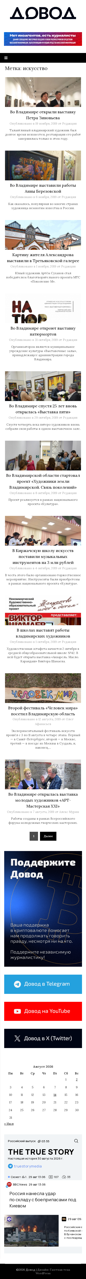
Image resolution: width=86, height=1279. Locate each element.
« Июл (9, 1124)
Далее (48, 836)
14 (55, 1095)
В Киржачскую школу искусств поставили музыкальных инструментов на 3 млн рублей (43, 556)
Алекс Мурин (69, 812)
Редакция (69, 123)
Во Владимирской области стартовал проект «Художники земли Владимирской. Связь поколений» (43, 481)
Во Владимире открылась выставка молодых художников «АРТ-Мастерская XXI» (43, 800)
